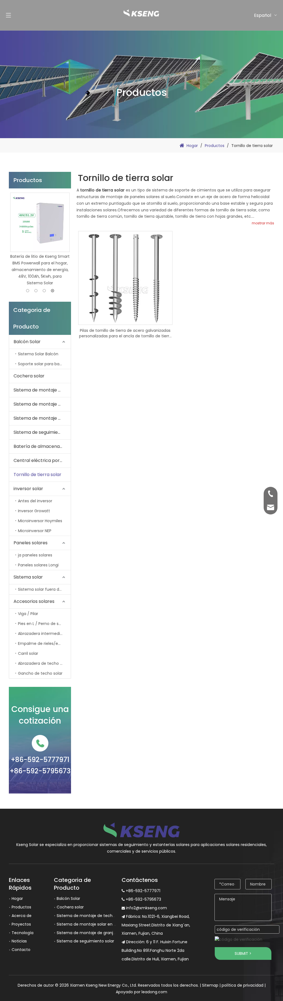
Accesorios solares (34, 601)
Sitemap (210, 985)
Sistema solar (28, 577)
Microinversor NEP (34, 531)
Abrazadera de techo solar (43, 663)
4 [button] (52, 290)
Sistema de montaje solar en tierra (42, 404)
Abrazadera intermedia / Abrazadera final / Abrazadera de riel (44, 633)
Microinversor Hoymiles (40, 521)
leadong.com (154, 992)
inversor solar (28, 488)
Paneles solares (31, 543)
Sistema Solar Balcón (38, 354)
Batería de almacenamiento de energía (42, 446)
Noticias (19, 941)
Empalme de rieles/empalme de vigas (44, 643)
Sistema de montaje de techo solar (42, 390)
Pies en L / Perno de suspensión (44, 623)
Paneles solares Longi (38, 565)
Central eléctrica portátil (41, 460)
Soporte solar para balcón (43, 364)
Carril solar (28, 653)
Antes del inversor (35, 501)
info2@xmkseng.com (146, 908)
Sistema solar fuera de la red (44, 589)
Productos (21, 907)
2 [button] (36, 290)
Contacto (21, 949)
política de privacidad (242, 985)
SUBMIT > (243, 953)
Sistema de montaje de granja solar (42, 418)
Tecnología (22, 933)
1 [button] (27, 290)
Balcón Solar (27, 341)
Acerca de (22, 915)
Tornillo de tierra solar (37, 474)
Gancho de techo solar (40, 673)
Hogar (17, 898)
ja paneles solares (35, 555)
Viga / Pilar (28, 613)
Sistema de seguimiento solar (42, 432)
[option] (40, 239)
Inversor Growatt (34, 511)
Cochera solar (29, 376)
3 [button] (44, 290)
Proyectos (21, 924)
